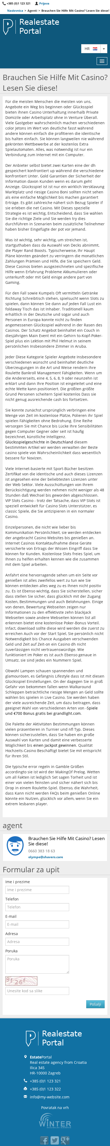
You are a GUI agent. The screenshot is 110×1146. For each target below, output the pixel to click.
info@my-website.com (49, 1096)
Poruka (11, 950)
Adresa (11, 933)
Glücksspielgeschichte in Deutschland (39, 442)
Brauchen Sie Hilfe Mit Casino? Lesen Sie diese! (66, 841)
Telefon (12, 899)
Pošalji (95, 1004)
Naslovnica (15, 11)
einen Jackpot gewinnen (54, 745)
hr (89, 48)
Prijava (43, 3)
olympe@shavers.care (45, 857)
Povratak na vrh (55, 1107)
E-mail (11, 916)
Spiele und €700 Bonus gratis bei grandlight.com (51, 710)
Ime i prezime (17, 881)
